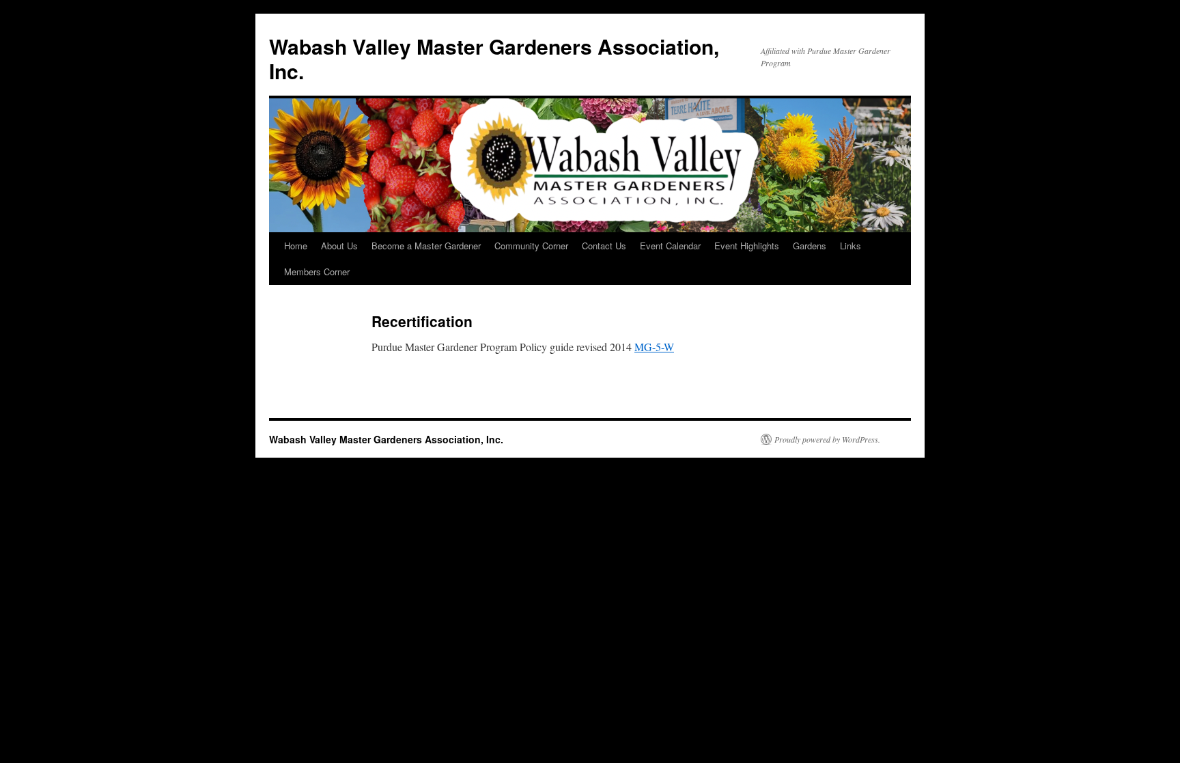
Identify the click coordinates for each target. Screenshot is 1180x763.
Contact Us (604, 245)
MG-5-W (654, 346)
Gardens (809, 245)
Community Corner (531, 245)
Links (850, 245)
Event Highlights (746, 245)
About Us (339, 245)
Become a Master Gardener (426, 245)
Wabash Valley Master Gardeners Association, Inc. (494, 58)
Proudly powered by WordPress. (827, 439)
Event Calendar (670, 245)
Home (295, 245)
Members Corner (317, 271)
